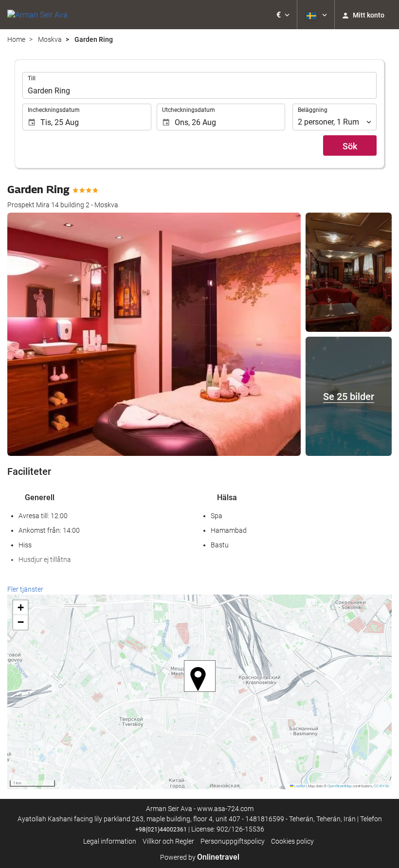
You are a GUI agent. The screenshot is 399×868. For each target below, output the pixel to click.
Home (16, 39)
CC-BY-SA (381, 786)
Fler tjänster (25, 589)
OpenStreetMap (339, 786)
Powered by (199, 857)
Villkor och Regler (168, 841)
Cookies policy (292, 841)
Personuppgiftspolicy (232, 841)
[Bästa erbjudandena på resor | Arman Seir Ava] (37, 14)
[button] (283, 14)
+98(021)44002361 (161, 829)
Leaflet (299, 786)
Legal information (109, 841)
